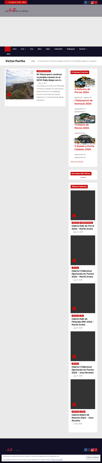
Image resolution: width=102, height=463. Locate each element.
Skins (40, 49)
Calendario (58, 49)
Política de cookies (57, 460)
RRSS (8, 54)
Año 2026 (75, 222)
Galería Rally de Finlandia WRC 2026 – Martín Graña (83, 322)
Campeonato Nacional (44, 71)
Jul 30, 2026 (78, 424)
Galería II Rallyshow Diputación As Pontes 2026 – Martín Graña (83, 274)
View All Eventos (77, 162)
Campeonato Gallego (86, 222)
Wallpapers (71, 49)
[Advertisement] (51, 31)
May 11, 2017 (42, 83)
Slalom (82, 411)
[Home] (8, 49)
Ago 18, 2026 (78, 376)
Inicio (15, 49)
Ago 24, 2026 (78, 232)
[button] (96, 51)
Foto (23, 49)
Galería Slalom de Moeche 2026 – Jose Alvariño (82, 418)
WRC (81, 315)
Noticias (82, 49)
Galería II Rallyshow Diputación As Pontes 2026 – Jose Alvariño (83, 370)
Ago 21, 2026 (78, 280)
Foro (31, 49)
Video (48, 49)
